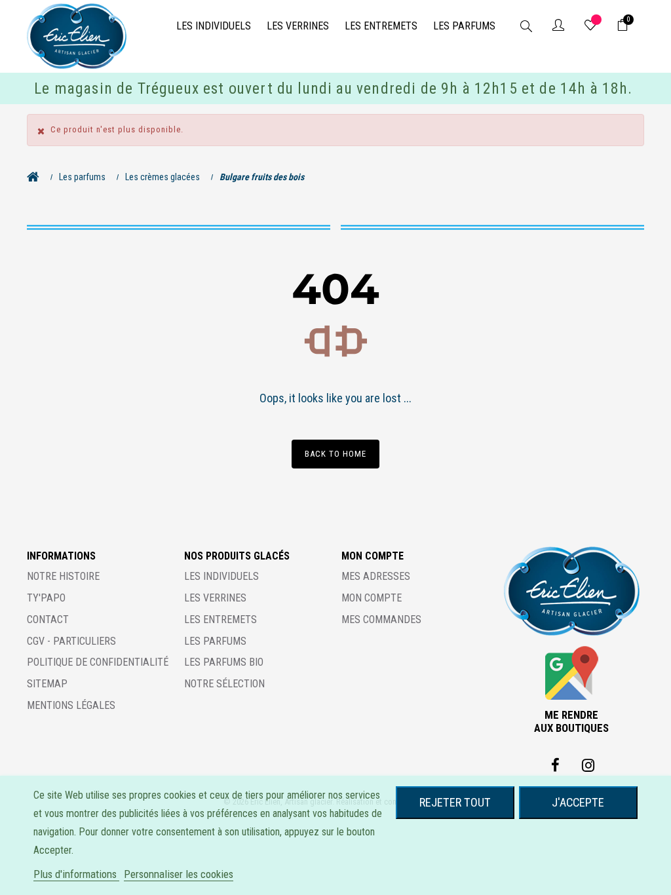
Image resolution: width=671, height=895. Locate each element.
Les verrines (215, 598)
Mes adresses (375, 576)
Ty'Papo (46, 598)
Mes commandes (381, 619)
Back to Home (335, 454)
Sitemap (47, 683)
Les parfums (215, 641)
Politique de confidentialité (97, 662)
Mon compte (371, 598)
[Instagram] (588, 765)
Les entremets (220, 619)
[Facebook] (555, 765)
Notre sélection (224, 683)
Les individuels (221, 576)
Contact (48, 619)
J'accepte (578, 802)
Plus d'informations (76, 874)
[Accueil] (36, 177)
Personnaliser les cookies (178, 874)
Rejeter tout (455, 802)
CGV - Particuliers (71, 641)
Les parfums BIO (223, 662)
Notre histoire (63, 576)
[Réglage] (558, 26)
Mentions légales (71, 705)
